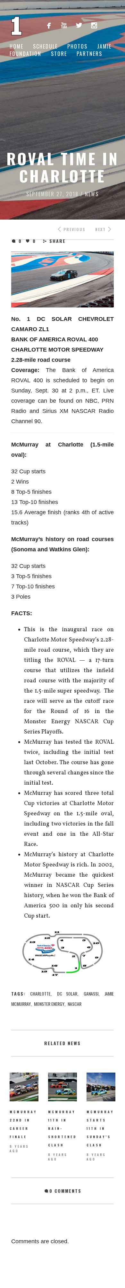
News (92, 194)
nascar (74, 1003)
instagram (94, 25)
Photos (77, 46)
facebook (49, 25)
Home (16, 46)
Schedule (45, 46)
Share (57, 240)
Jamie (104, 46)
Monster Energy (49, 1003)
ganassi (91, 993)
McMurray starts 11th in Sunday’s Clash (100, 1128)
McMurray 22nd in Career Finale (23, 1124)
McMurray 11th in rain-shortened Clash (62, 1128)
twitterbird (79, 25)
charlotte (40, 993)
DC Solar (67, 993)
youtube (64, 25)
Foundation (25, 54)
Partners (89, 54)
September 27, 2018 (52, 194)
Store (59, 54)
